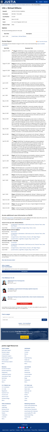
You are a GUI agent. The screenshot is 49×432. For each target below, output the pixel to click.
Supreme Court (5, 392)
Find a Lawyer (6, 314)
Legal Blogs (4, 407)
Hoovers (29, 237)
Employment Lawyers (6, 356)
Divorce (26, 354)
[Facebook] (22, 427)
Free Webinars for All (8, 278)
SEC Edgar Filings (35, 237)
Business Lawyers (6, 352)
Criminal (26, 352)
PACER (23, 219)
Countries (4, 416)
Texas (25, 398)
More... (3, 363)
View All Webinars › (24, 303)
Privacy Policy (34, 430)
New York (26, 396)
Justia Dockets (15, 238)
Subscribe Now (24, 337)
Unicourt (14, 228)
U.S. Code (4, 389)
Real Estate (4, 378)
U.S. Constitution (5, 387)
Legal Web (19, 228)
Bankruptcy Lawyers (6, 350)
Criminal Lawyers (5, 354)
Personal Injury (27, 361)
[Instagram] (23, 427)
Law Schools (27, 367)
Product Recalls (5, 411)
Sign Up (45, 1)
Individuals (27, 348)
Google (24, 228)
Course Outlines (28, 374)
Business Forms (5, 409)
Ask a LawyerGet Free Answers (7, 266)
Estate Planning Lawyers (7, 358)
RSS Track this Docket (42, 41)
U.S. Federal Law (6, 385)
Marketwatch (21, 224)
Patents (3, 413)
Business (4, 367)
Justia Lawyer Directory (29, 407)
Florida (26, 394)
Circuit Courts (5, 394)
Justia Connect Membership (30, 405)
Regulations (4, 391)
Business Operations (6, 370)
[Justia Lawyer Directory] (30, 427)
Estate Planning (28, 358)
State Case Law (27, 391)
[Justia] (10, 2)
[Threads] (25, 427)
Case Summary (10, 217)
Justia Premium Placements (30, 409)
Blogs (25, 378)
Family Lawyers (5, 359)
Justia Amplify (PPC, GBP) (30, 413)
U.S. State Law (28, 385)
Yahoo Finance (22, 237)
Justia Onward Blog (28, 415)
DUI (25, 356)
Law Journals (27, 376)
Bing (28, 228)
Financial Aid (27, 372)
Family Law (26, 359)
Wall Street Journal (30, 224)
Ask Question (24, 271)
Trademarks (4, 415)
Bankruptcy (27, 350)
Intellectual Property (6, 374)
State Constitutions (28, 387)
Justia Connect (5, 430)
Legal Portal (12, 430)
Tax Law (3, 380)
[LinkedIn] (18, 427)
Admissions (27, 370)
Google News (15, 224)
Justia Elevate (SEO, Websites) (31, 411)
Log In (40, 1)
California (26, 392)
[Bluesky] (27, 427)
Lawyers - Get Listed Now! (24, 323)
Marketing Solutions (29, 403)
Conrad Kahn (14, 242)
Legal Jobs (4, 405)
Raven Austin (14, 231)
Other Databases (6, 403)
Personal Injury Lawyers (7, 361)
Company (18, 430)
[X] (29, 427)
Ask (34, 228)
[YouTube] (20, 427)
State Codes (27, 389)
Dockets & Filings (5, 398)
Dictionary (26, 368)
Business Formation (6, 368)
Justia (26, 424)
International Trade (6, 376)
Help (22, 430)
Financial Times (38, 224)
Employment (4, 372)
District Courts (5, 396)
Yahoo (31, 228)
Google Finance (15, 237)
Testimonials (27, 416)
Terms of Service (27, 430)
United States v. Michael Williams (19, 36)
